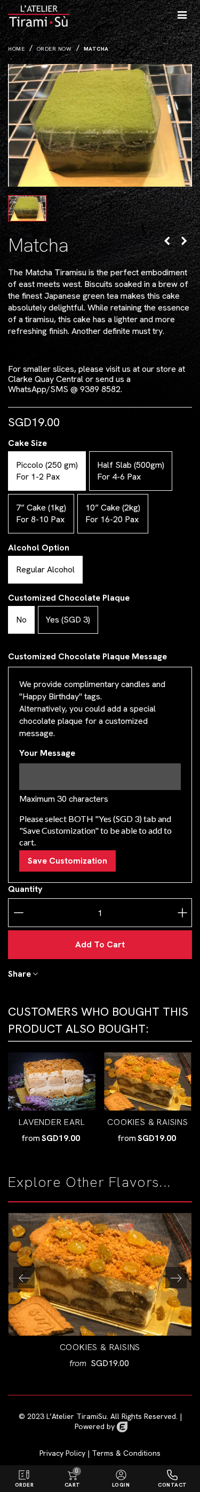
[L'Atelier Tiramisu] (49, 13)
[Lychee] (184, 241)
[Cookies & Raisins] (147, 1081)
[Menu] (182, 13)
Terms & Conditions (126, 1453)
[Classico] (167, 241)
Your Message (47, 753)
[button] (176, 1277)
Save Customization (67, 860)
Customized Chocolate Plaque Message (87, 656)
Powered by (96, 1426)
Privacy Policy (62, 1453)
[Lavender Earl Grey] (51, 1081)
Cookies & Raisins (147, 1122)
